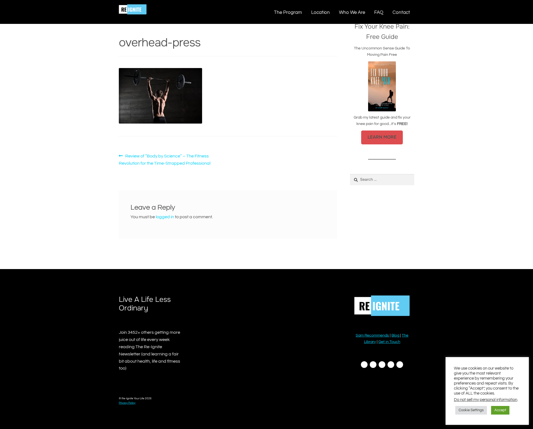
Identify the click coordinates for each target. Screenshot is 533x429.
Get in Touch (389, 342)
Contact (401, 12)
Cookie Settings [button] (471, 410)
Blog (395, 335)
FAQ (378, 12)
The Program (288, 12)
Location (320, 12)
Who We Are (352, 12)
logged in (165, 217)
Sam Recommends (372, 335)
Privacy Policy (127, 403)
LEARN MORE (382, 137)
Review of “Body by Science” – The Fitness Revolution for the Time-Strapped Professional (164, 159)
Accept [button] (500, 410)
